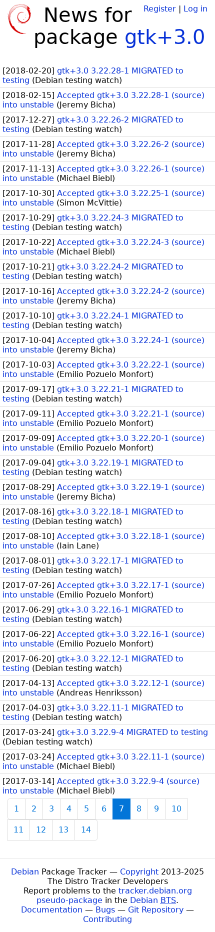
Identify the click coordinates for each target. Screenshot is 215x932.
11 (19, 829)
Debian (25, 871)
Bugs (105, 909)
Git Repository (156, 909)
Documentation (51, 909)
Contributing (107, 919)
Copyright (139, 871)
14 (86, 829)
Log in (196, 9)
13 (63, 829)
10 (177, 809)
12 (41, 829)
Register (160, 9)
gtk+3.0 (164, 37)
